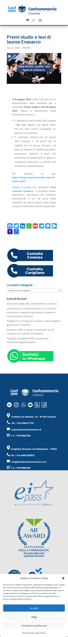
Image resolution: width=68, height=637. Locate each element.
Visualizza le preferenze (34, 625)
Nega (34, 616)
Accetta (34, 608)
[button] (63, 578)
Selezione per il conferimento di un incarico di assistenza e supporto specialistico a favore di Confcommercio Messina (31, 312)
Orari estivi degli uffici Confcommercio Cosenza (32, 303)
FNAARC (26, 47)
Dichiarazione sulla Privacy (34, 632)
